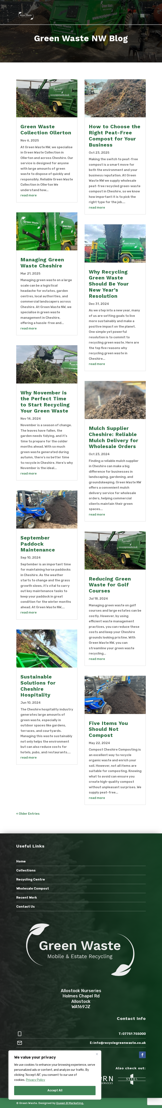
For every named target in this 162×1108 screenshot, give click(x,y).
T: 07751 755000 (132, 1034)
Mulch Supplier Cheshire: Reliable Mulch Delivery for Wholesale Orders (113, 437)
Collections (26, 870)
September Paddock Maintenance (37, 544)
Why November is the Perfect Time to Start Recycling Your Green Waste (45, 402)
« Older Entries (28, 814)
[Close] (96, 1053)
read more (28, 195)
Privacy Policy (35, 1080)
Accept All (54, 1090)
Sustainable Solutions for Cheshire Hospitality (38, 686)
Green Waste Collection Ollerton (45, 130)
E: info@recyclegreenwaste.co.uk (118, 1043)
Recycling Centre (30, 879)
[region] (54, 1075)
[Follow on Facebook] (142, 1054)
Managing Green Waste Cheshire (42, 263)
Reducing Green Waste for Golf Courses (110, 585)
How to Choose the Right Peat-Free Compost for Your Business (114, 136)
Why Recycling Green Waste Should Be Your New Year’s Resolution (109, 284)
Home (21, 861)
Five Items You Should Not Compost (108, 729)
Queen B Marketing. (70, 1103)
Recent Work (26, 897)
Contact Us (25, 906)
